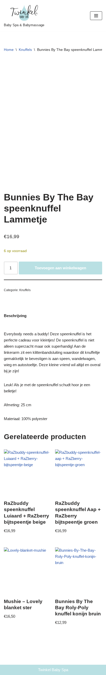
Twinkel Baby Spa (53, 670)
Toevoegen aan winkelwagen (60, 268)
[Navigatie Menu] (96, 15)
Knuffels (25, 50)
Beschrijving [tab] (15, 315)
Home (9, 50)
